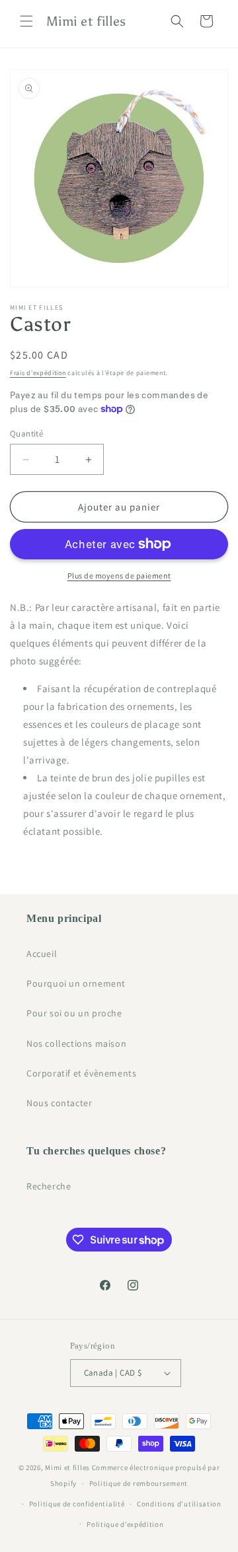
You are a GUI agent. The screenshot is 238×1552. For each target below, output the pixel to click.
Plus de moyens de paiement (119, 576)
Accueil (41, 954)
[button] (26, 21)
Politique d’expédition (125, 1524)
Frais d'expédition (38, 373)
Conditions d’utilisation (179, 1503)
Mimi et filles (67, 1467)
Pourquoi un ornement (76, 983)
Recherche (48, 1186)
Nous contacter (59, 1103)
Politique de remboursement (138, 1483)
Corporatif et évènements (81, 1073)
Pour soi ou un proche (74, 1013)
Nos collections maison (76, 1043)
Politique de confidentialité (77, 1503)
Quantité (26, 433)
